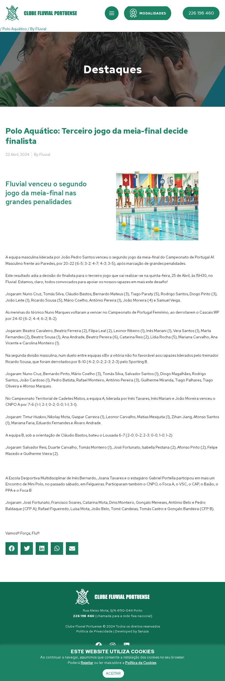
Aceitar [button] (113, 673)
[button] (112, 13)
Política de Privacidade (94, 631)
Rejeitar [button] (87, 662)
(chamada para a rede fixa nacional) (112, 616)
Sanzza (143, 631)
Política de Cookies (140, 662)
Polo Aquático (14, 28)
